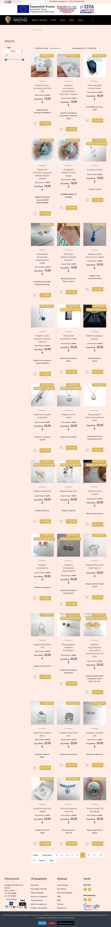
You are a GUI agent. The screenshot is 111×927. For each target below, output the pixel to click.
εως (13, 51)
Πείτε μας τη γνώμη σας (39, 896)
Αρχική (35, 20)
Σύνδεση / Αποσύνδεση (39, 908)
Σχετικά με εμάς (62, 885)
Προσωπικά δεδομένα (64, 893)
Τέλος (51, 860)
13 (34, 860)
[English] (9, 2)
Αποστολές (35, 885)
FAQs (59, 900)
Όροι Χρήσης (61, 889)
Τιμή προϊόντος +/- (55, 48)
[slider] (6, 60)
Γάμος (62, 20)
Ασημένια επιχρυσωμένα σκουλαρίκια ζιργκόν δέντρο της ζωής (95, 650)
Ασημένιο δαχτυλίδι (42, 491)
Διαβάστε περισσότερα (65, 923)
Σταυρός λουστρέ (95, 170)
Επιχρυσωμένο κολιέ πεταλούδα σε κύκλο (95, 417)
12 (100, 855)
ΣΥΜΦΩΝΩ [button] (42, 923)
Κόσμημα (43, 20)
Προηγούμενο (47, 855)
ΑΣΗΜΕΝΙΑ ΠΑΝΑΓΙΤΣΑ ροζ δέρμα (68, 173)
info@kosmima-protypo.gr (59, 1)
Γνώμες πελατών (37, 900)
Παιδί (71, 20)
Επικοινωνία (61, 908)
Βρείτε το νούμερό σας (39, 904)
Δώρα (80, 20)
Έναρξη (35, 855)
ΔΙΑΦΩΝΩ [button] (52, 923)
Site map (60, 904)
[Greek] (6, 2)
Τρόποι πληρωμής (37, 893)
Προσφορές (37, 30)
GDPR (59, 896)
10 (88, 855)
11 (94, 855)
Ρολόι (53, 20)
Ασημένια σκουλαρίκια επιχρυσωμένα (68, 568)
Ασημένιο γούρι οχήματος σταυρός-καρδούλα (42, 339)
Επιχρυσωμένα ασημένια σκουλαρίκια (68, 647)
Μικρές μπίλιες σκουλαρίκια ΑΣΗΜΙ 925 (42, 88)
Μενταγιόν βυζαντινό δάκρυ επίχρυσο (68, 257)
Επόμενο (42, 860)
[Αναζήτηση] (7, 55)
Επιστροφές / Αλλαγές (39, 889)
